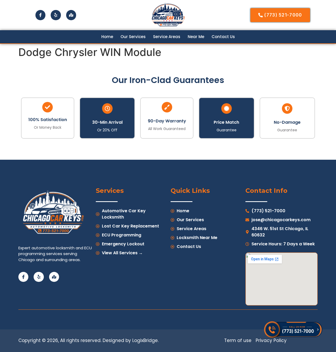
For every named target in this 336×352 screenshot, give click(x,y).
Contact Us (223, 36)
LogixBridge (145, 340)
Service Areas (166, 36)
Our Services (133, 36)
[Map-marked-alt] (71, 15)
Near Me (196, 36)
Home (107, 36)
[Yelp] (56, 15)
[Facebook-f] (40, 15)
